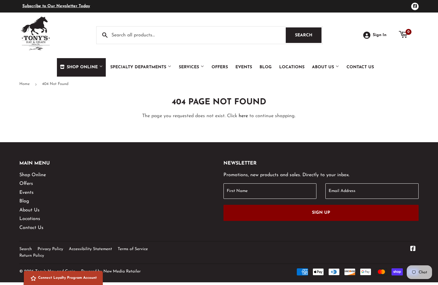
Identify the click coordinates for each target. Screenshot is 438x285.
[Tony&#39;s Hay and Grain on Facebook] (413, 249)
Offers (220, 67)
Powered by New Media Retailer (111, 271)
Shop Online (82, 67)
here (243, 116)
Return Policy (31, 256)
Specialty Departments (139, 67)
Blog (266, 67)
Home (24, 84)
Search (308, 35)
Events (243, 67)
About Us (324, 67)
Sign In (379, 35)
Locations (292, 67)
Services (190, 67)
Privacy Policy (50, 249)
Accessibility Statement (90, 249)
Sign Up (321, 212)
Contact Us (360, 67)
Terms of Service (133, 249)
